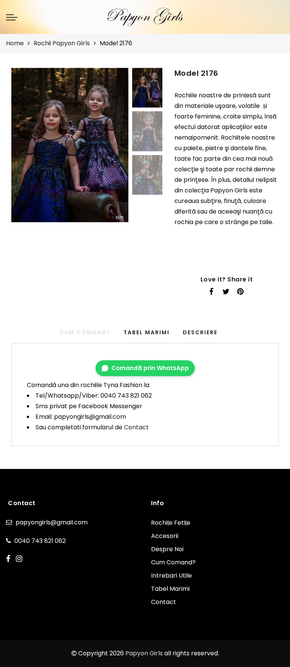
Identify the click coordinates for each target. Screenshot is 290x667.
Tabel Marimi (146, 332)
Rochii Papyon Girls (62, 43)
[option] (69, 145)
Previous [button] (25, 149)
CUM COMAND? (85, 332)
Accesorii (164, 536)
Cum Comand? (173, 562)
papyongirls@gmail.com (51, 522)
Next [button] (104, 149)
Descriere (200, 332)
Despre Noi (167, 549)
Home (15, 43)
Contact (136, 427)
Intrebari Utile (171, 575)
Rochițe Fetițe (170, 522)
